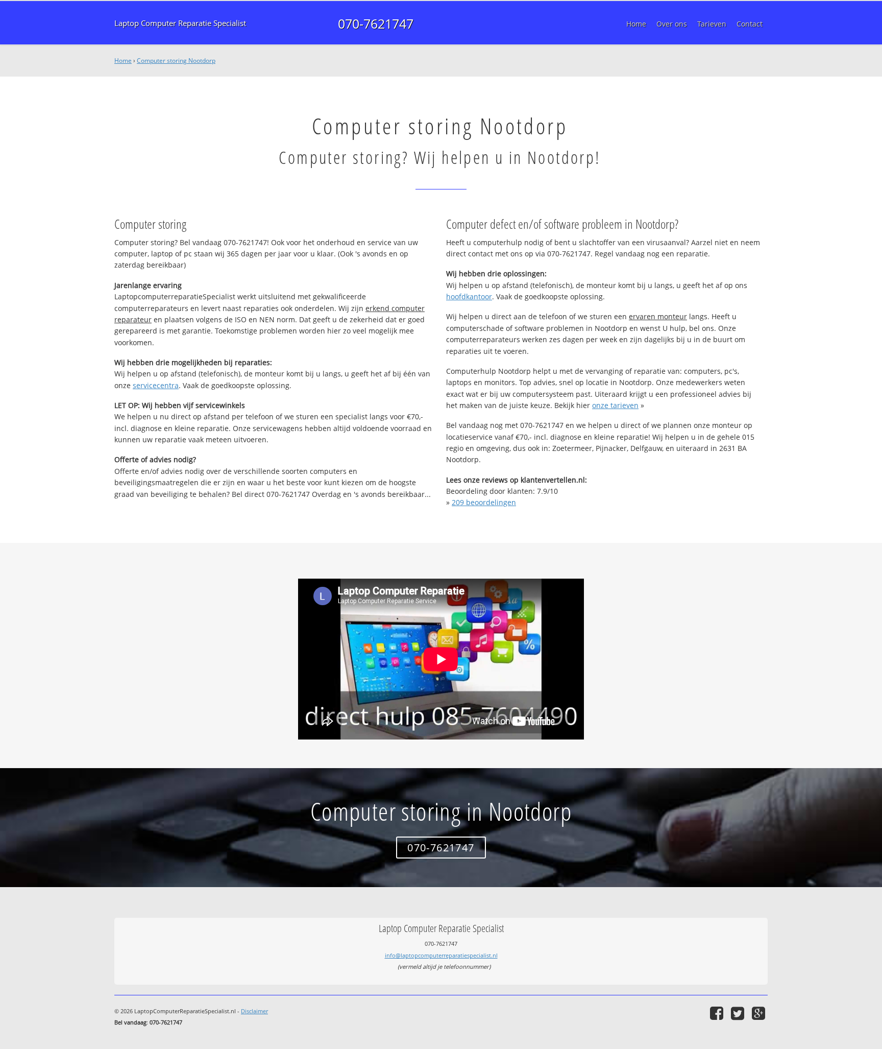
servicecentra (156, 385)
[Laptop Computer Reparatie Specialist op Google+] (760, 1013)
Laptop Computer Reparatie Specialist (180, 23)
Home (123, 60)
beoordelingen (484, 502)
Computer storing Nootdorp (176, 60)
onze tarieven (615, 405)
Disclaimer (254, 1011)
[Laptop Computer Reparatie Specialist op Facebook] (718, 1013)
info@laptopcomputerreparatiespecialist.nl (441, 955)
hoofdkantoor (469, 296)
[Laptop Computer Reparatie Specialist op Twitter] (739, 1013)
